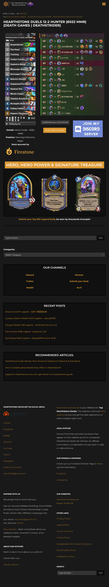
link (97, 463)
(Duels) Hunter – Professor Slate (52, 17)
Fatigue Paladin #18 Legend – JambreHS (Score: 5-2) (31, 325)
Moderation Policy (66, 556)
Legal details (63, 525)
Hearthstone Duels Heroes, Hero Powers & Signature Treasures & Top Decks (42, 361)
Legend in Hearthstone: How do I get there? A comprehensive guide (39, 374)
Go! (101, 238)
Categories (9, 249)
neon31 (23, 14)
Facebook (8, 429)
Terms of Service (65, 531)
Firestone (61, 473)
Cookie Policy (63, 537)
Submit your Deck (79, 281)
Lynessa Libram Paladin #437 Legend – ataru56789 (30, 318)
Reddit (29, 287)
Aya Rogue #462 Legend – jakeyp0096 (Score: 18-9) (30, 338)
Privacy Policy (63, 518)
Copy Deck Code (54, 130)
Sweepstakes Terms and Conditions (74, 544)
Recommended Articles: (54, 355)
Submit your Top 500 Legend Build (37, 219)
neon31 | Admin (11, 564)
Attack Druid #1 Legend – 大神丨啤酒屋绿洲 (26, 311)
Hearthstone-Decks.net (68, 407)
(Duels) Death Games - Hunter (20, 17)
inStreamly (62, 480)
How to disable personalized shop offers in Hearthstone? (33, 367)
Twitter (30, 281)
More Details (9, 529)
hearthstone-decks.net (68, 499)
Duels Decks (76, 17)
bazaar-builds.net (65, 503)
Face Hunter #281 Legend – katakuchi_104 (26, 331)
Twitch (6, 454)
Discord (30, 275)
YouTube (7, 448)
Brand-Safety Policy (66, 550)
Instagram (8, 461)
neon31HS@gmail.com (14, 473)
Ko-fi (79, 287)
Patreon (79, 275)
